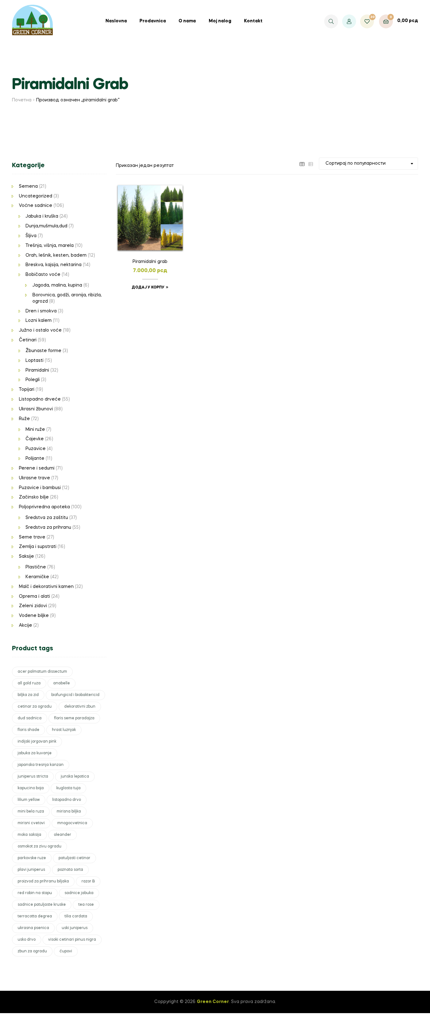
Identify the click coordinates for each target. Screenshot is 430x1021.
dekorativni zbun (79, 707)
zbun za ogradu (32, 951)
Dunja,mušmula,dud (46, 226)
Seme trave (32, 537)
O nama (187, 21)
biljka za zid (28, 695)
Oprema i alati (34, 596)
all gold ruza (29, 683)
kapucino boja (31, 788)
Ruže (24, 419)
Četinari (28, 340)
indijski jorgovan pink (37, 742)
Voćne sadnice (35, 205)
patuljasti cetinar (74, 858)
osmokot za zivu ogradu (39, 846)
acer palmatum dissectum (42, 672)
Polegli (32, 380)
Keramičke (37, 577)
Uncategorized (35, 196)
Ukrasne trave (34, 478)
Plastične (35, 567)
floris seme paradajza (74, 718)
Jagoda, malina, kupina (57, 285)
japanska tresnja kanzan (41, 765)
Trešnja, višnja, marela (49, 245)
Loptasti (34, 360)
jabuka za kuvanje (35, 753)
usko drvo (27, 940)
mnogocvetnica (72, 823)
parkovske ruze (32, 858)
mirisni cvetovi (31, 823)
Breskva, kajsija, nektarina (53, 265)
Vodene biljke (34, 615)
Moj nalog (220, 21)
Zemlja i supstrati (37, 547)
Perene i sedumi (36, 468)
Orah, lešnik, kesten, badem (56, 255)
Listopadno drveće (40, 399)
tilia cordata (76, 916)
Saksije (26, 556)
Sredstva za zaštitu (46, 518)
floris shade (28, 730)
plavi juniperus (31, 870)
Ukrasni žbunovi (36, 409)
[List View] (310, 163)
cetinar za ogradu (35, 707)
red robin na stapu (35, 893)
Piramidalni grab (150, 262)
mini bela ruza (31, 811)
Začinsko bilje (34, 497)
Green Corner (213, 1002)
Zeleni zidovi (33, 606)
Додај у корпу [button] (148, 287)
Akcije (25, 625)
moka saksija (29, 835)
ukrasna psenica (33, 928)
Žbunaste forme (43, 351)
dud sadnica (30, 718)
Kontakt (253, 21)
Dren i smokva (41, 311)
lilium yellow (29, 800)
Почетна (21, 100)
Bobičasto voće (42, 274)
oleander (62, 835)
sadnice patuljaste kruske (42, 905)
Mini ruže (35, 429)
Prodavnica (152, 21)
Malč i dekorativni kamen (46, 587)
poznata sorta (70, 870)
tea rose (86, 905)
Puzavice (35, 449)
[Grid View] (302, 163)
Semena (28, 186)
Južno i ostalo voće (40, 330)
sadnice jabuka (79, 893)
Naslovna (116, 21)
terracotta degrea (35, 916)
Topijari (26, 389)
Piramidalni (37, 370)
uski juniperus (75, 928)
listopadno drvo (66, 800)
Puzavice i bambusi (40, 488)
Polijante (34, 458)
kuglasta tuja (68, 788)
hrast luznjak (64, 730)
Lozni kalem (38, 320)
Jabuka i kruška (41, 216)
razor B (88, 881)
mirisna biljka (69, 811)
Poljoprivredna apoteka (44, 507)
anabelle (61, 683)
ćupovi (65, 951)
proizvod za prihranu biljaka (43, 881)
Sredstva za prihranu (48, 527)
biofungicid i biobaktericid (75, 695)
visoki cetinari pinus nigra (72, 940)
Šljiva (31, 236)
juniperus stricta (33, 777)
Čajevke (34, 439)
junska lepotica (75, 777)
